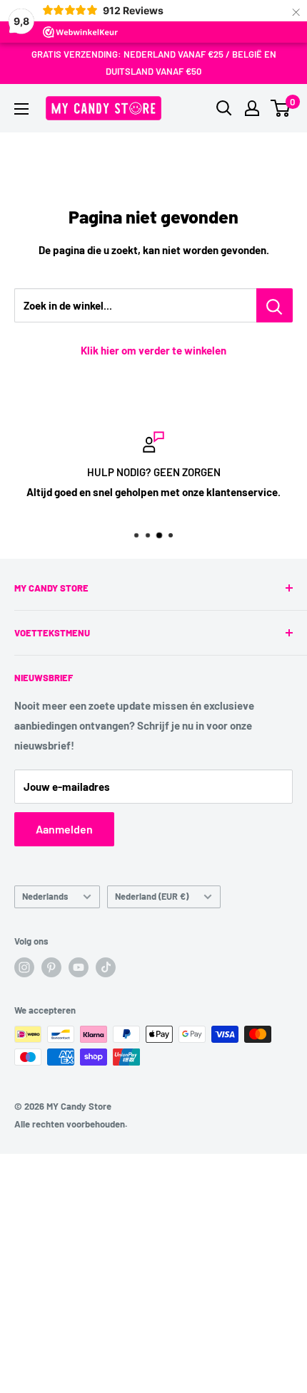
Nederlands (45, 896)
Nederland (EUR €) (151, 896)
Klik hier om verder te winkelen (153, 350)
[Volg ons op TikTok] (106, 967)
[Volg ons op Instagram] (24, 967)
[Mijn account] (252, 108)
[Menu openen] (21, 109)
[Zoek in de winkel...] (274, 305)
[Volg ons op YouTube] (79, 967)
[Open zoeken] (224, 108)
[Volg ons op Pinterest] (51, 967)
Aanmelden (64, 829)
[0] (281, 108)
